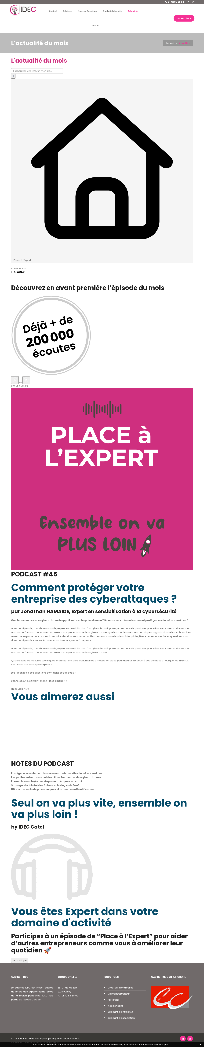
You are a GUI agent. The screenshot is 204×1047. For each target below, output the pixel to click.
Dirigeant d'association (121, 1018)
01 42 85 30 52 (176, 2)
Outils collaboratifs (112, 11)
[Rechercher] (13, 76)
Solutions (67, 11)
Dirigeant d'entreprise (120, 1012)
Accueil (170, 43)
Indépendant (115, 1005)
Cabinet (53, 11)
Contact (95, 25)
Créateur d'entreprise (120, 987)
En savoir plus (161, 1044)
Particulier (113, 999)
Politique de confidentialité (64, 1038)
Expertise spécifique (87, 11)
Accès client (184, 18)
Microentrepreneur (119, 993)
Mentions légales (38, 1038)
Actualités (133, 11)
